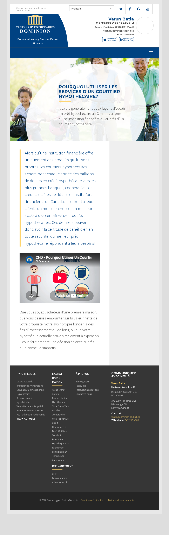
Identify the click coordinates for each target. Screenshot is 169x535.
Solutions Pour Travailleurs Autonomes (59, 455)
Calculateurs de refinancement (59, 480)
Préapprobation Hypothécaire (60, 400)
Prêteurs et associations (87, 389)
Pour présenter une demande (30, 414)
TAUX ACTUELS (25, 418)
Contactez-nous (84, 393)
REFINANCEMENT (62, 466)
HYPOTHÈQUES (26, 374)
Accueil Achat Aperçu (58, 391)
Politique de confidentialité (121, 500)
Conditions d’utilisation (92, 500)
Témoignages (82, 381)
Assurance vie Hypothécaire (29, 410)
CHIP (54, 473)
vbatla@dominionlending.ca (118, 30)
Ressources (81, 385)
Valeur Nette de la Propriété (29, 406)
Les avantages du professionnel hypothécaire (29, 383)
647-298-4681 (127, 34)
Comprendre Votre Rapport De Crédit (60, 418)
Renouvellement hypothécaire (24, 400)
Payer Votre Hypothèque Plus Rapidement (60, 443)
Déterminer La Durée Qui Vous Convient (59, 431)
